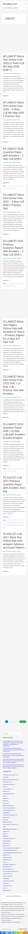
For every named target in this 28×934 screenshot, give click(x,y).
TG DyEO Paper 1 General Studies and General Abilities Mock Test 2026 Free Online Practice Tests (14, 750)
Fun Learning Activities (8, 808)
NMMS (4, 836)
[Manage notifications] (25, 931)
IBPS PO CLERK (6, 822)
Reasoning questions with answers (11, 852)
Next (23, 721)
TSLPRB (5, 878)
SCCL (4, 862)
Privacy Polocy (16, 922)
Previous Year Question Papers (10, 848)
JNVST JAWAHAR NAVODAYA (9, 829)
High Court (5, 817)
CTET (4, 786)
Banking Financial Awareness (10, 779)
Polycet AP (5, 843)
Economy (5, 803)
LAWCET (15, 73)
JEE (3, 826)
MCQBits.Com (10, 3)
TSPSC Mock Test (7, 881)
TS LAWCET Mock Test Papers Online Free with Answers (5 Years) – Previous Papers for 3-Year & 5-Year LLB (13, 332)
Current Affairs (6, 789)
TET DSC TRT (6, 874)
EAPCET (5, 801)
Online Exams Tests (7, 838)
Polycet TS (5, 845)
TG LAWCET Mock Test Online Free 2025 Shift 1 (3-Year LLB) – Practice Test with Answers (13, 385)
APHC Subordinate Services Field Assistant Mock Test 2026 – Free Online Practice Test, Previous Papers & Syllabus (13, 761)
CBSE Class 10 (6, 782)
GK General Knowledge (8, 815)
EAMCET (5, 798)
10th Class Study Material (9, 775)
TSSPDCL (5, 883)
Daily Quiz (5, 791)
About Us (3, 922)
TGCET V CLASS (6, 876)
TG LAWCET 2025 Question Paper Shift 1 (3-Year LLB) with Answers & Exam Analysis (14, 431)
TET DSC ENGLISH (7, 869)
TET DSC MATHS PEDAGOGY (10, 871)
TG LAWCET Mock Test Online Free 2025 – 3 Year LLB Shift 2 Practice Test (13, 201)
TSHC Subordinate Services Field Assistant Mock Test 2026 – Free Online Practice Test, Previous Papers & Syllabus (13, 766)
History (5, 819)
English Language (7, 805)
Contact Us (9, 922)
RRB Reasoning (6, 857)
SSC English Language (8, 864)
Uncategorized (6, 885)
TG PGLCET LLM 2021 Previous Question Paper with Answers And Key (14, 484)
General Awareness (8, 810)
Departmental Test (7, 794)
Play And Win (6, 841)
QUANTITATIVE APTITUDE (9, 850)
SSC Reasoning (6, 867)
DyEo (4, 796)
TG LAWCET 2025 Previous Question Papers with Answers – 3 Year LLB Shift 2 (13, 247)
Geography (5, 812)
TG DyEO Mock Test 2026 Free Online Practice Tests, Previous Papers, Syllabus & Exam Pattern (13, 755)
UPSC (4, 888)
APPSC (4, 777)
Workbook (5, 890)
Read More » (6, 95)
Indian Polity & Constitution (9, 824)
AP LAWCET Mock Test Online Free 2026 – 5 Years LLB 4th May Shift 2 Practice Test (13, 109)
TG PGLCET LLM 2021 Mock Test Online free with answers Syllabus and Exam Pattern (14, 540)
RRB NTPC (5, 855)
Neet (4, 834)
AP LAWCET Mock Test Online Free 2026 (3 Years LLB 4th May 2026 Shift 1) (13, 63)
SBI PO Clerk (6, 859)
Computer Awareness (8, 784)
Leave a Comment (7, 73)
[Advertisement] (14, 38)
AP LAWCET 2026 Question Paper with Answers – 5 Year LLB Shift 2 (13, 154)
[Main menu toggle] (24, 4)
